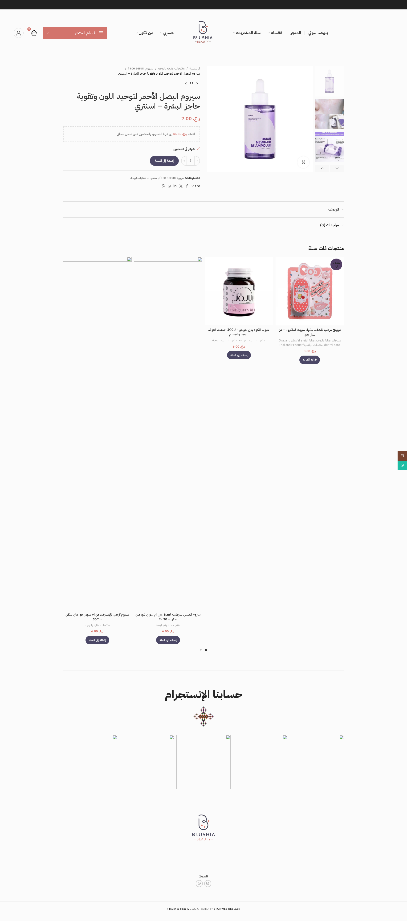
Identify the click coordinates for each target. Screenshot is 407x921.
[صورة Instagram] (317, 762)
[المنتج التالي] (186, 84)
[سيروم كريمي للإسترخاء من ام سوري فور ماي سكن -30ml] (97, 433)
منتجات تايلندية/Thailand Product (301, 345)
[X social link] (181, 186)
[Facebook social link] (187, 186)
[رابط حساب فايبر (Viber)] (163, 186)
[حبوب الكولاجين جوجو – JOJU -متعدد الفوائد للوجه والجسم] (239, 291)
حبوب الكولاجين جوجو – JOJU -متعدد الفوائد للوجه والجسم (239, 332)
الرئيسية (195, 68)
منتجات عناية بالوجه (171, 68)
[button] (337, 168)
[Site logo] (203, 32)
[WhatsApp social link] (169, 186)
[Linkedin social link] (175, 186)
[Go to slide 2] (201, 650)
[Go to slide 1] (206, 650)
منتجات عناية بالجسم (252, 340)
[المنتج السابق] (197, 84)
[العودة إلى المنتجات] (191, 84)
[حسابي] (18, 33)
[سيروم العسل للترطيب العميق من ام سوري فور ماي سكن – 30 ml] (168, 433)
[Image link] (203, 829)
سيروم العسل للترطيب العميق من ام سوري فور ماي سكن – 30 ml (168, 617)
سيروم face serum (140, 68)
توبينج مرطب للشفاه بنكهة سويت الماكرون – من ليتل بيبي (309, 332)
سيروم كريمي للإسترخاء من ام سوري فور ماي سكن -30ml (97, 617)
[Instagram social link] (207, 883)
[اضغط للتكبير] (303, 162)
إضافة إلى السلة (164, 160)
